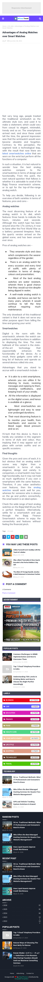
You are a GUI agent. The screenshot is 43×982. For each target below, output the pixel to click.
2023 (21, 917)
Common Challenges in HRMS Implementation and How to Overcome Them (25, 656)
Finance (19, 719)
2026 (21, 905)
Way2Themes (23, 977)
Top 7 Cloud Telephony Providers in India (26, 668)
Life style (11, 26)
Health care (19, 732)
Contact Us (30, 973)
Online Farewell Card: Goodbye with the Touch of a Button (26, 551)
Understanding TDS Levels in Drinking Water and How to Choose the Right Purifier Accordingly (25, 680)
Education (19, 713)
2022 (21, 921)
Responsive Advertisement (22, 8)
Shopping (19, 751)
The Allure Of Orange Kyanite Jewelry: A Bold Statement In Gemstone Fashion (26, 573)
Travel (19, 764)
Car (19, 706)
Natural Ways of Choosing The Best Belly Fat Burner (25, 944)
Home (4, 26)
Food (19, 726)
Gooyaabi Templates (21, 979)
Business (19, 700)
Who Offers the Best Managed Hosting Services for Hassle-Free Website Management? (26, 791)
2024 (21, 913)
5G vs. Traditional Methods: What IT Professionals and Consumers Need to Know (27, 779)
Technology (19, 757)
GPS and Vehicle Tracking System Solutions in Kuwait (24, 803)
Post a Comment (8, 593)
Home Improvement (19, 738)
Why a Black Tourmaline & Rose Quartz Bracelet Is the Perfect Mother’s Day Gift (26, 562)
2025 (21, 909)
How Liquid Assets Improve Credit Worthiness (24, 848)
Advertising (20, 973)
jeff (5, 41)
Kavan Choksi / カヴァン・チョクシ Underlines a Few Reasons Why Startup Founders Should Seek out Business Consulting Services (26, 958)
